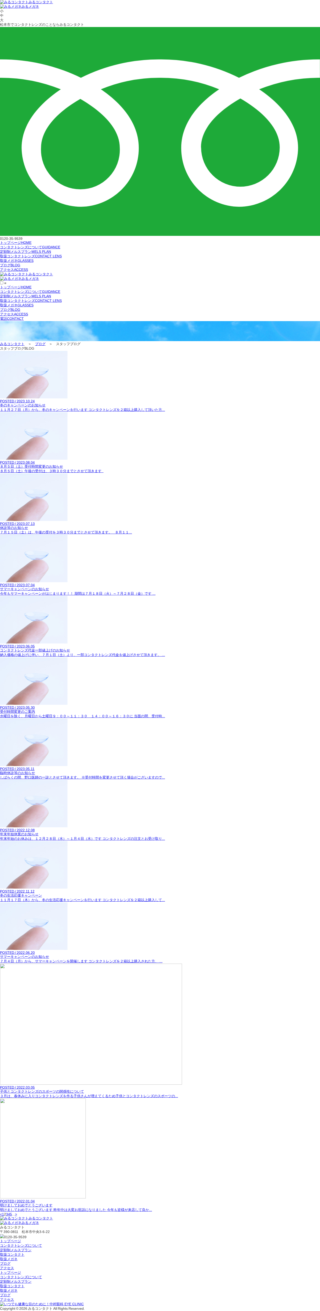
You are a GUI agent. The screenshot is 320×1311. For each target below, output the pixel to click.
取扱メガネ (17, 261)
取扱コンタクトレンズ (31, 256)
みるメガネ (30, 7)
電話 (12, 319)
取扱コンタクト (12, 1254)
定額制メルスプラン (25, 252)
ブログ (10, 265)
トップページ (16, 243)
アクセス (14, 270)
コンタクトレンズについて (30, 247)
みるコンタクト (40, 2)
